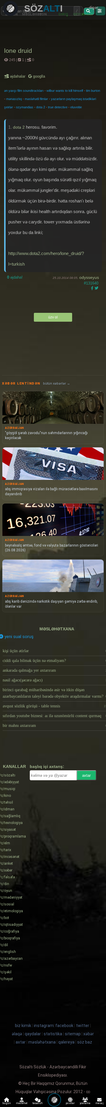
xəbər (88, 1033)
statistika (53, 1033)
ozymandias (24, 107)
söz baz (84, 1042)
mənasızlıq (14, 99)
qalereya (66, 1042)
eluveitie (76, 107)
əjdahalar (18, 76)
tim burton (93, 90)
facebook (64, 1025)
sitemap (73, 1033)
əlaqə (17, 1033)
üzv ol (53, 317)
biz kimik (23, 1025)
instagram (44, 1025)
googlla (38, 76)
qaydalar (33, 1033)
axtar (86, 775)
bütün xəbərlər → (56, 383)
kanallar (14, 766)
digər (93, 7)
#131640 (91, 283)
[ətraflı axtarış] (100, 10)
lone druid (18, 50)
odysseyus (89, 277)
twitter (82, 1025)
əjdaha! (15, 277)
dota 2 (40, 107)
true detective (57, 107)
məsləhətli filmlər (36, 99)
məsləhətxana (56, 629)
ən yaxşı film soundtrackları (24, 90)
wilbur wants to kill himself (65, 90)
